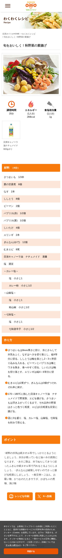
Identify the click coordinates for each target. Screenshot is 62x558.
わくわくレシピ (28, 34)
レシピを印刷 (22, 496)
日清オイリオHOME (10, 34)
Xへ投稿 (47, 496)
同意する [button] (31, 551)
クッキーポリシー (13, 545)
